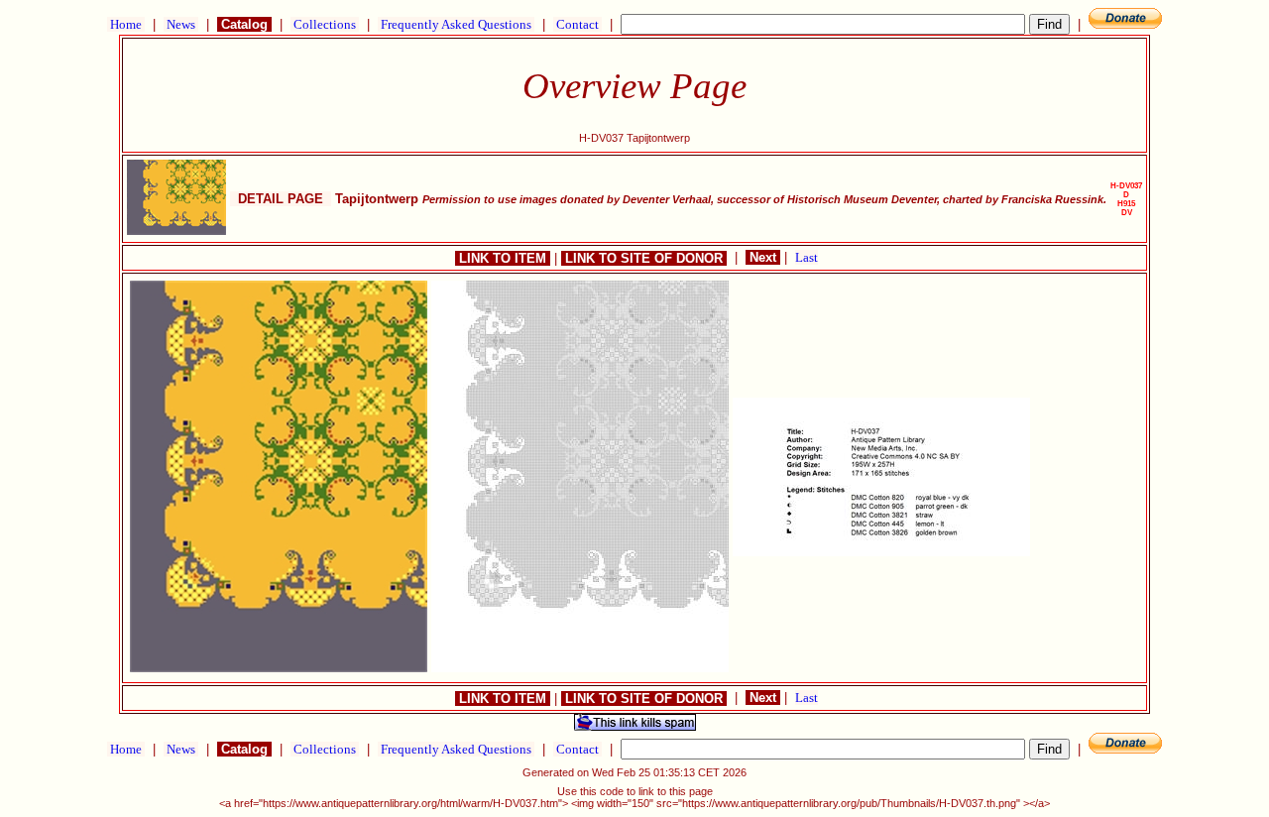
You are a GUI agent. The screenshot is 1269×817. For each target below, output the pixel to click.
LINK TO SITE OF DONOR (644, 258)
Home (126, 24)
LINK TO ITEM (502, 258)
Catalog (244, 24)
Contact (577, 24)
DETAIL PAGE (280, 198)
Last (806, 257)
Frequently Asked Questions (456, 24)
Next (763, 257)
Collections (324, 24)
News (181, 24)
